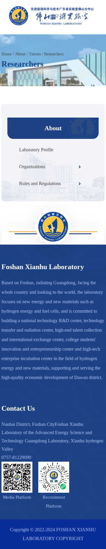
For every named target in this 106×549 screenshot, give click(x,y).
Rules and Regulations (40, 183)
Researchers (54, 54)
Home (6, 54)
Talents (35, 54)
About (20, 54)
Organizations (32, 166)
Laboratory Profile (36, 149)
